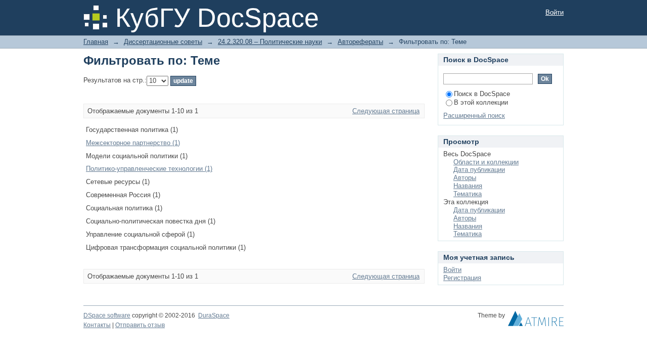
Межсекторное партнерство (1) (133, 143)
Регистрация (462, 278)
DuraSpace (213, 315)
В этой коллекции (481, 102)
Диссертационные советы (163, 42)
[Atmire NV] (536, 321)
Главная (95, 42)
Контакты (97, 325)
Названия (467, 186)
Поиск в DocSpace (482, 94)
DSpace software (106, 315)
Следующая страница (386, 111)
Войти (554, 12)
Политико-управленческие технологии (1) (149, 168)
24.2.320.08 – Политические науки (270, 42)
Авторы (464, 177)
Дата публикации (479, 169)
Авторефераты (360, 42)
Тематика (467, 194)
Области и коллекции (486, 162)
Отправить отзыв (140, 325)
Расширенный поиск (474, 115)
